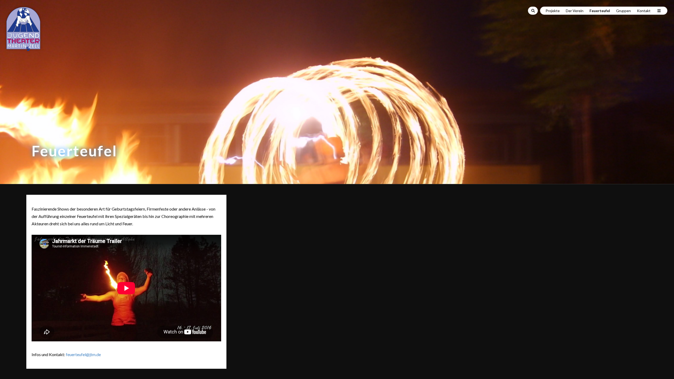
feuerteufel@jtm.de (83, 354)
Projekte (553, 10)
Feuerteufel (599, 10)
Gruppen (623, 10)
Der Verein (574, 10)
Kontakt (644, 10)
